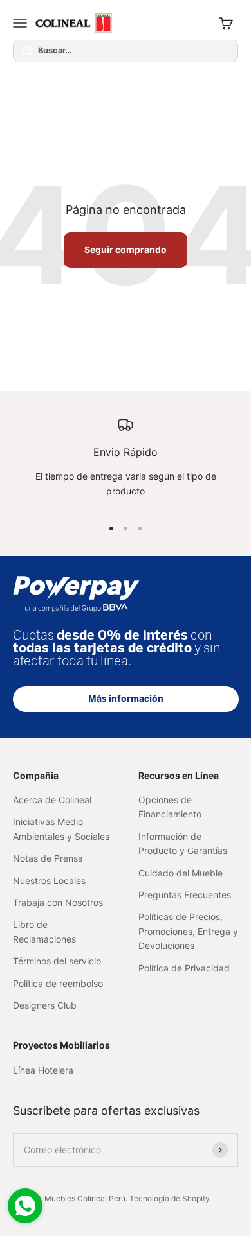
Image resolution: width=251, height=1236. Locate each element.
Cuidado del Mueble (180, 872)
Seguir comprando (125, 249)
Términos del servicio (57, 960)
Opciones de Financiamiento (169, 806)
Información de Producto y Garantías (182, 843)
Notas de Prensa (48, 858)
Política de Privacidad (184, 967)
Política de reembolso (58, 983)
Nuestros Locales (49, 880)
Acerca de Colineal (52, 799)
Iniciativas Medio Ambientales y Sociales (61, 828)
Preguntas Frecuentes (184, 894)
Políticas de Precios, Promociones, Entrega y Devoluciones (188, 931)
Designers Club (45, 1005)
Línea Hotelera (43, 1070)
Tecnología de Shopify (169, 1198)
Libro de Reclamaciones (44, 931)
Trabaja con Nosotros (58, 902)
